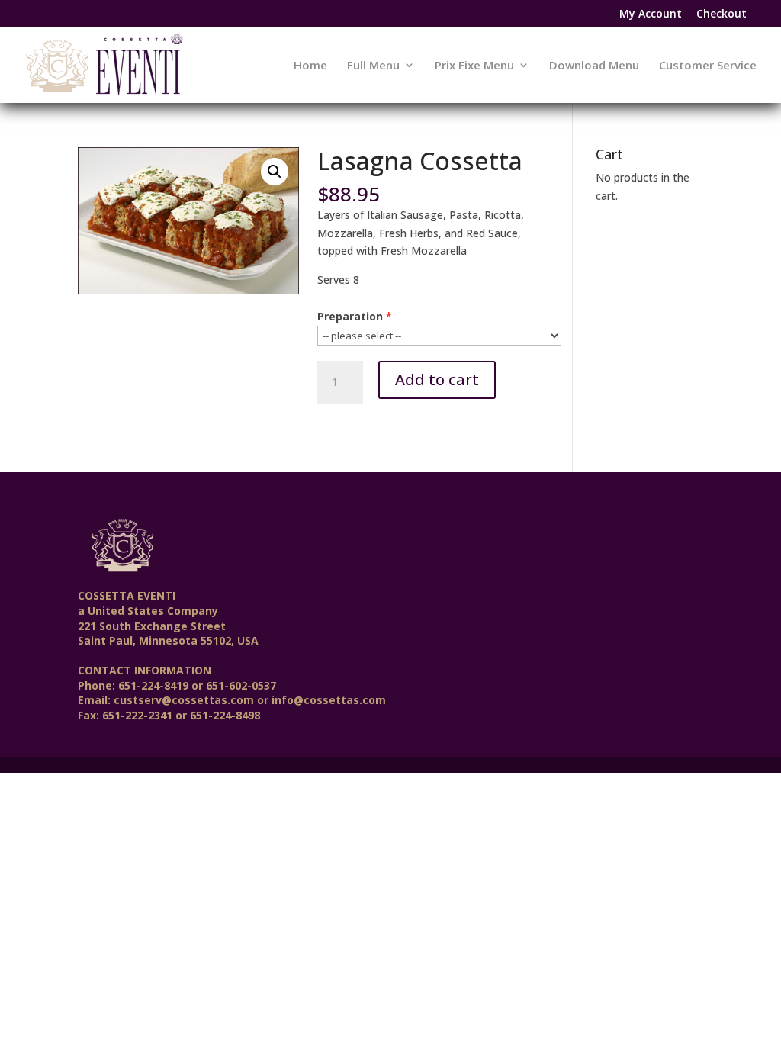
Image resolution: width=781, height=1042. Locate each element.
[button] (274, 171)
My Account (650, 14)
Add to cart (437, 379)
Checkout (721, 14)
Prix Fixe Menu (474, 65)
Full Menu (373, 65)
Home (310, 65)
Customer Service (708, 65)
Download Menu (594, 65)
